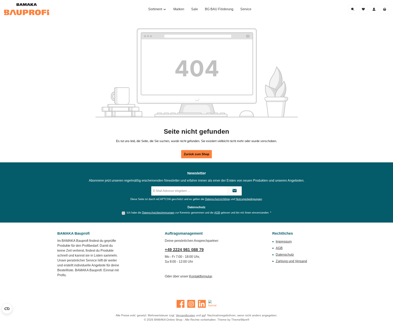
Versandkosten (185, 315)
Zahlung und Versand (291, 261)
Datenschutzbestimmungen (158, 212)
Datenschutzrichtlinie (217, 199)
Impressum (284, 241)
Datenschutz (285, 254)
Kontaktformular (200, 276)
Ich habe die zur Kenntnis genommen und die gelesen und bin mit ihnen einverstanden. (199, 212)
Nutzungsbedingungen (249, 199)
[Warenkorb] (384, 9)
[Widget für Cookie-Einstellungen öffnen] (7, 309)
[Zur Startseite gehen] (26, 9)
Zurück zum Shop (196, 154)
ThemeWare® (240, 319)
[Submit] (234, 191)
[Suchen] (352, 9)
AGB (217, 212)
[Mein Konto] (374, 9)
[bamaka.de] (212, 304)
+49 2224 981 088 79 (184, 249)
